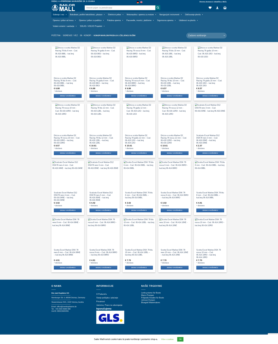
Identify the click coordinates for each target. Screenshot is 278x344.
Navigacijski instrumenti (169, 14)
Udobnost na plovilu (187, 20)
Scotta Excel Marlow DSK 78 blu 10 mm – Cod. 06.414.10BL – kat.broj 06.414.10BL (139, 252)
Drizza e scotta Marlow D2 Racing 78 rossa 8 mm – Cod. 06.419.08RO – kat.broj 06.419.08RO (137, 82)
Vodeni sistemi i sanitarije (63, 26)
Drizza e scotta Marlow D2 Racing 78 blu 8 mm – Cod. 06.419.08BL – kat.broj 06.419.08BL (65, 82)
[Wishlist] (210, 7)
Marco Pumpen (147, 295)
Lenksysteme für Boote (151, 293)
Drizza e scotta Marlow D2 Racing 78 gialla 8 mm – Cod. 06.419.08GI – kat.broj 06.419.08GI (101, 82)
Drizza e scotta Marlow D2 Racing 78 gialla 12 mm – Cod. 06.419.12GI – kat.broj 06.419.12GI (138, 139)
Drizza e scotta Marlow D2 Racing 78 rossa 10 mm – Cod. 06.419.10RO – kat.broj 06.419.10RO (67, 139)
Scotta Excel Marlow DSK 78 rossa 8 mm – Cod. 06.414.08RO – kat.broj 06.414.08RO (103, 252)
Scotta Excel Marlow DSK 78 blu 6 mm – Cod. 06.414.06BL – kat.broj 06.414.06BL (139, 195)
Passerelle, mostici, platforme (138, 20)
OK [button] (180, 339)
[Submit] (157, 7)
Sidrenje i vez (58, 14)
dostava (58, 91)
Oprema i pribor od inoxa (63, 20)
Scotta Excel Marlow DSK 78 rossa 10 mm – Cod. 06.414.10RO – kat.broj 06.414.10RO (208, 253)
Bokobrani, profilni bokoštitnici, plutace (86, 14)
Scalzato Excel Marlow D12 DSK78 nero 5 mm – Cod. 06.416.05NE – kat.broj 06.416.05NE (101, 196)
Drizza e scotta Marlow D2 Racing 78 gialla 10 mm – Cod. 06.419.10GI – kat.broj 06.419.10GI (209, 82)
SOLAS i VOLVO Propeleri (91, 26)
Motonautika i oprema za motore (140, 14)
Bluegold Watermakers (150, 302)
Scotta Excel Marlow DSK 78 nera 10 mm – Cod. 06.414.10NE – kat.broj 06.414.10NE (174, 252)
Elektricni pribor (114, 14)
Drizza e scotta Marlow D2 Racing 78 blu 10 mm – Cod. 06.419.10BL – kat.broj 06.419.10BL (173, 82)
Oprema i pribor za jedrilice (90, 20)
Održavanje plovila (193, 14)
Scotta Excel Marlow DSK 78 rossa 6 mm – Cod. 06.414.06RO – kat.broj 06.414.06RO (174, 195)
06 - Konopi (85, 35)
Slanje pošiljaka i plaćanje (107, 298)
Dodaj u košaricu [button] (67, 96)
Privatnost (100, 301)
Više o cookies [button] (167, 339)
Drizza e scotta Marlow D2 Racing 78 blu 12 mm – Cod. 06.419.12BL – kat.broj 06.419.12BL (101, 139)
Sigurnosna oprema (165, 20)
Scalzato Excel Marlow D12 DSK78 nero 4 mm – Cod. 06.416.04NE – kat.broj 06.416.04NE (65, 196)
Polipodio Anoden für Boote (152, 298)
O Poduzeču (101, 294)
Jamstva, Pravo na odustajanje (109, 305)
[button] (217, 7)
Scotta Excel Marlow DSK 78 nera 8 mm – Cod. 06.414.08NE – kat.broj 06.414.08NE (67, 252)
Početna (56, 35)
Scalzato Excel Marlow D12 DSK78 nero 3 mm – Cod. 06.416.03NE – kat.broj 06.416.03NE (208, 139)
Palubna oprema (114, 20)
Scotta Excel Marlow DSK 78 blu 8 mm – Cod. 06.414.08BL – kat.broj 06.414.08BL (210, 195)
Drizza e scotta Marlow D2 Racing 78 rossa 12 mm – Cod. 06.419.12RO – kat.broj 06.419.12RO (174, 139)
